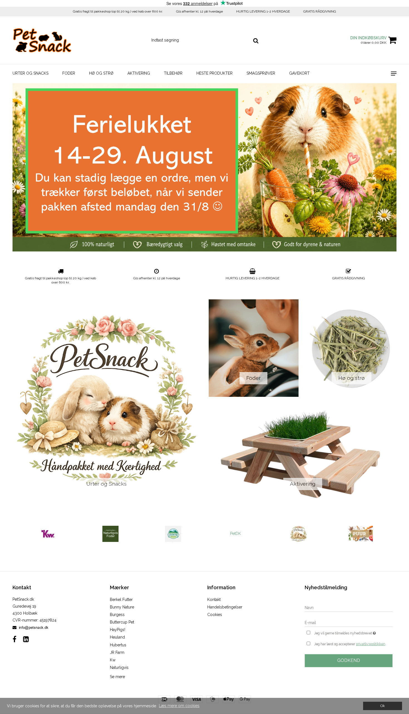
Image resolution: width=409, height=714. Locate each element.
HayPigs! (117, 629)
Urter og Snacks (30, 73)
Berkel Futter (121, 599)
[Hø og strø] (352, 348)
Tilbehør (173, 73)
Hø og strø (101, 73)
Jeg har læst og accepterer (349, 644)
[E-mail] (349, 622)
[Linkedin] (26, 639)
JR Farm (117, 652)
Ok (382, 706)
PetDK (235, 533)
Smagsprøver (261, 73)
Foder (68, 73)
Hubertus (118, 645)
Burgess (117, 614)
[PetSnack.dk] (42, 40)
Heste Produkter (214, 73)
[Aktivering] (302, 454)
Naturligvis (119, 667)
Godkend (348, 660)
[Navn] (349, 607)
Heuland (117, 637)
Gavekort (299, 73)
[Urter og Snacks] (106, 401)
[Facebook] (14, 639)
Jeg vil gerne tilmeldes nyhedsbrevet (353, 632)
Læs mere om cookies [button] (179, 705)
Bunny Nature (122, 607)
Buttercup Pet (122, 622)
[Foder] (254, 348)
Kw (112, 660)
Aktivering (138, 73)
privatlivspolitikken (370, 644)
